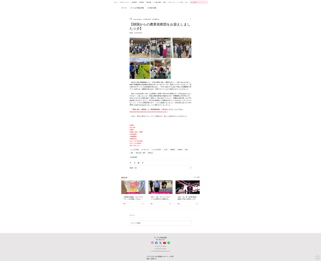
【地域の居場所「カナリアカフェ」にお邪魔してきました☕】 (133, 198)
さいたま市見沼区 (156, 149)
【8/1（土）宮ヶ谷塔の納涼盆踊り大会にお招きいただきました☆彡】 (187, 198)
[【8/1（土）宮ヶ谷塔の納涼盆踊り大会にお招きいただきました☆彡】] (188, 187)
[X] (160, 243)
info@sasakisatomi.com (162, 251)
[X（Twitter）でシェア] (134, 163)
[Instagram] (152, 243)
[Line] (168, 243)
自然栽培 (180, 149)
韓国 (186, 149)
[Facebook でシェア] (130, 163)
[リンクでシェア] (142, 163)
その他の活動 (151, 8)
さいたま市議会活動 (137, 8)
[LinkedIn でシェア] (138, 163)
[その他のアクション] (190, 19)
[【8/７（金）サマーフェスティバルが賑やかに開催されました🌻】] (160, 187)
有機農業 (172, 149)
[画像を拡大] (140, 48)
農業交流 (150, 153)
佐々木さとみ (145, 149)
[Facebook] (156, 243)
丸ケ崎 (165, 149)
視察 (132, 153)
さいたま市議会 (135, 149)
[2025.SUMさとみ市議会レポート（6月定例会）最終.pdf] (317, 257)
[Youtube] (164, 243)
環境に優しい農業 (140, 153)
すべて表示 (197, 177)
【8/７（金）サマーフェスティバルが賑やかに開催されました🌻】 (160, 198)
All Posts (124, 8)
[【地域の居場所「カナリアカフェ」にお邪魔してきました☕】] (133, 187)
